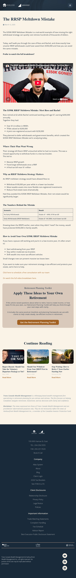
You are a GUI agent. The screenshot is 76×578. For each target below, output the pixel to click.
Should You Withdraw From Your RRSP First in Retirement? (37, 369)
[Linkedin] (64, 568)
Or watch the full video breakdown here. (20, 278)
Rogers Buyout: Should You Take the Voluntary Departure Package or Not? (13, 369)
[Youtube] (64, 555)
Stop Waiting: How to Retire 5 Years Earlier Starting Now (60, 369)
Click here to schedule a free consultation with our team (26, 272)
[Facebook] (64, 562)
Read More (6, 377)
